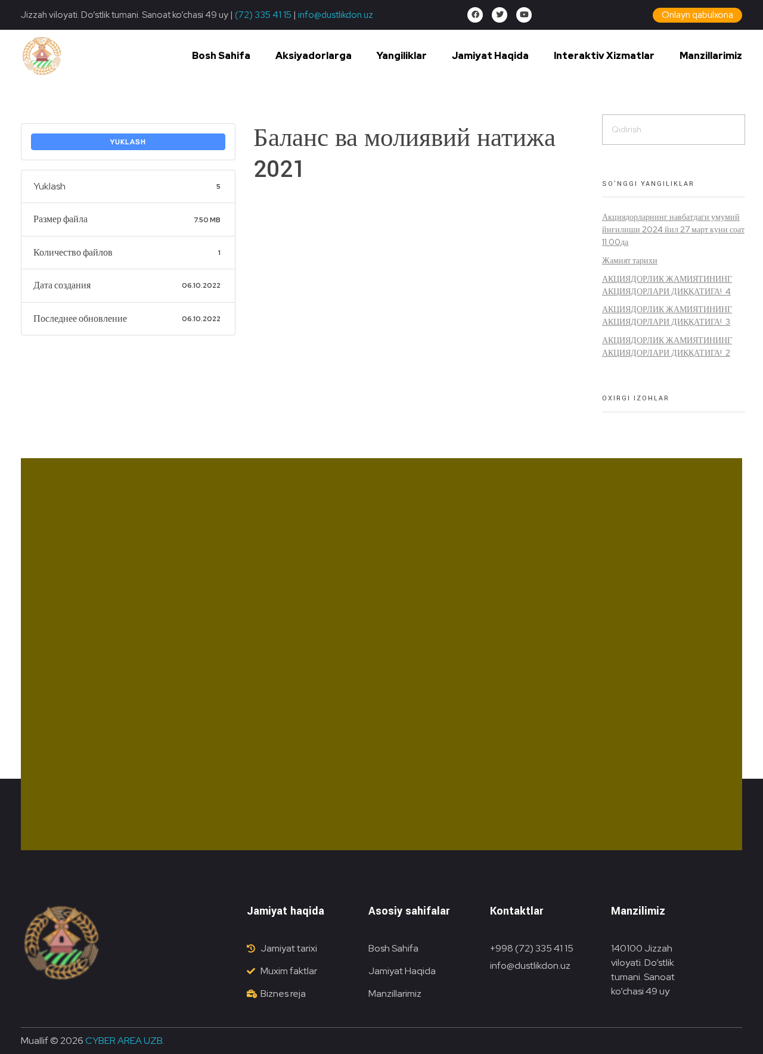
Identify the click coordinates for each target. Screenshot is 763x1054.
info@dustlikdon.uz (334, 15)
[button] (697, 15)
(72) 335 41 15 (263, 15)
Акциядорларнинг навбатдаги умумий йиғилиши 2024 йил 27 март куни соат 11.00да (673, 229)
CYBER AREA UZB (123, 1040)
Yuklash (128, 142)
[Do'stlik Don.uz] (42, 56)
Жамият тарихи (629, 260)
